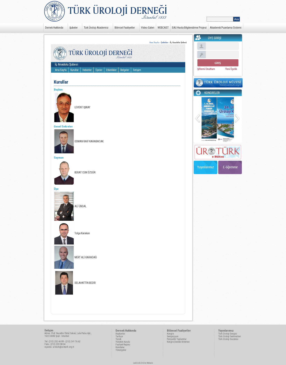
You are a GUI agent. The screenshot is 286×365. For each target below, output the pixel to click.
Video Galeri (147, 27)
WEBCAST (163, 27)
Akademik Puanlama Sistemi (225, 27)
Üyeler (99, 70)
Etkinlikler (111, 70)
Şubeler (73, 27)
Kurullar (74, 70)
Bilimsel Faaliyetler (125, 27)
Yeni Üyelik (231, 69)
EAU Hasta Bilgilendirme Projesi (189, 27)
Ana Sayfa (154, 42)
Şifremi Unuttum (206, 69)
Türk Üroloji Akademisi (96, 27)
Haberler (87, 70)
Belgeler (124, 70)
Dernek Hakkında (54, 27)
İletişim (137, 70)
